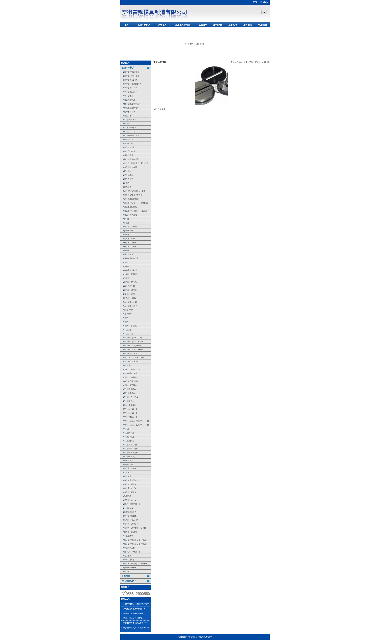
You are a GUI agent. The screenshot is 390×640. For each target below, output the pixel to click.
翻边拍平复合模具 (129, 159)
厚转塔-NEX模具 (129, 80)
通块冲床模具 (127, 100)
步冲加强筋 (126, 231)
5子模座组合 (127, 401)
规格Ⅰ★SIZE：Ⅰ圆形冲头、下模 (134, 425)
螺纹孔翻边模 (127, 286)
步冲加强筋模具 (128, 516)
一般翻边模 (126, 536)
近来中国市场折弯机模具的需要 (136, 604)
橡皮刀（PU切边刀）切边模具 (134, 163)
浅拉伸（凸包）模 (129, 524)
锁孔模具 (125, 187)
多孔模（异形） (128, 298)
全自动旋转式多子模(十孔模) (133, 540)
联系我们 (262, 25)
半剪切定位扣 (127, 147)
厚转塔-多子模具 (128, 88)
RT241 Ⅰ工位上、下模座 (131, 350)
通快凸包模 (126, 116)
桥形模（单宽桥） (129, 290)
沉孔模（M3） (128, 239)
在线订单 (203, 25)
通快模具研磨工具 (129, 258)
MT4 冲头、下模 (128, 373)
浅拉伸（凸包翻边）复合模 (133, 528)
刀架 (124, 262)
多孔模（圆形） (128, 484)
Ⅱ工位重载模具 (128, 405)
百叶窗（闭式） (128, 488)
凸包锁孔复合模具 (129, 520)
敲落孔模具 (126, 460)
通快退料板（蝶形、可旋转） (134, 211)
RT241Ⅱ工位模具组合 (130, 346)
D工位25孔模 (127, 437)
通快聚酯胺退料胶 (129, 199)
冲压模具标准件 (182, 25)
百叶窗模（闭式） (129, 302)
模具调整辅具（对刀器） (132, 195)
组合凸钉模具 (127, 151)
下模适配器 (126, 334)
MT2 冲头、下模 (128, 353)
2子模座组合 (127, 365)
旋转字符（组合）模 (130, 552)
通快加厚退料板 (128, 207)
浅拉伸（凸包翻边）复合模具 (134, 564)
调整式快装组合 (128, 385)
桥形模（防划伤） (129, 282)
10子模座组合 (127, 393)
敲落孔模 (125, 496)
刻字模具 (125, 556)
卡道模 (124, 472)
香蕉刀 (124, 183)
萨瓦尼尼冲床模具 (129, 108)
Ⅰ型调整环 (126, 314)
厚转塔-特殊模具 (128, 92)
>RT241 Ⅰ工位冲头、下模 (132, 357)
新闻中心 (217, 25)
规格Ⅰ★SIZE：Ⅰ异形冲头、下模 (134, 421)
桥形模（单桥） (128, 246)
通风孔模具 (126, 155)
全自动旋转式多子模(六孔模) (133, 544)
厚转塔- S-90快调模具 (130, 84)
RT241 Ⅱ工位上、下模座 (131, 342)
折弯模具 (162, 25)
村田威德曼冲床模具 (130, 104)
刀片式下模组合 (128, 377)
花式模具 (125, 171)
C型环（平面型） (129, 326)
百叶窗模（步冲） (129, 306)
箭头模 (124, 250)
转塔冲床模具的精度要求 (133, 613)
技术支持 (232, 25)
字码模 (124, 429)
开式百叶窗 (126, 139)
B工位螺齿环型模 (129, 453)
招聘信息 (247, 25)
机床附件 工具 (127, 112)
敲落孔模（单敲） (129, 227)
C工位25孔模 (127, 433)
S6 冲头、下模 (128, 132)
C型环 (124, 318)
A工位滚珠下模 (128, 128)
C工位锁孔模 (127, 441)
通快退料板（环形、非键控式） (135, 203)
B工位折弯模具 (128, 457)
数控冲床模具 (144, 25)
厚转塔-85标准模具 (129, 72)
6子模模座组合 (128, 389)
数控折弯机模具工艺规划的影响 (136, 628)
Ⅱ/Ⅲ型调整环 (127, 310)
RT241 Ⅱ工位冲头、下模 (131, 338)
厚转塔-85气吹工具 (129, 76)
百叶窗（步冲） (128, 468)
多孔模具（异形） (129, 480)
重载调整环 (126, 254)
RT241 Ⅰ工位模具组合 (130, 361)
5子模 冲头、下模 (129, 397)
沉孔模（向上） (128, 500)
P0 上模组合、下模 (129, 135)
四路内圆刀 (126, 179)
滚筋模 (124, 266)
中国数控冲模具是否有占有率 (135, 623)
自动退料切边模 (128, 270)
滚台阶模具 (126, 175)
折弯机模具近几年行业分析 (134, 609)
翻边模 (124, 571)
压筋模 (124, 235)
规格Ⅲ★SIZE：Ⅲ (128, 409)
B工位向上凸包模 (129, 445)
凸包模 (124, 278)
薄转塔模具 (126, 96)
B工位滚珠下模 (128, 120)
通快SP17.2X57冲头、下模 (132, 191)
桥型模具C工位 (128, 512)
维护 (210, 637)
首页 (126, 25)
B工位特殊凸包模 (129, 449)
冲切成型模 (126, 143)
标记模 (124, 219)
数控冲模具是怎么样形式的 (134, 618)
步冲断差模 (126, 464)
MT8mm (125, 124)
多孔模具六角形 (128, 167)
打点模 (124, 223)
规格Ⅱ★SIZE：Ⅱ (128, 417)
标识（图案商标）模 (130, 504)
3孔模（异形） (128, 294)
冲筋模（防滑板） (129, 274)
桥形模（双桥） (128, 242)
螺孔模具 (125, 476)
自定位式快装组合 (129, 381)
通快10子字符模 (128, 215)
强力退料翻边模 (128, 532)
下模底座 (125, 330)
